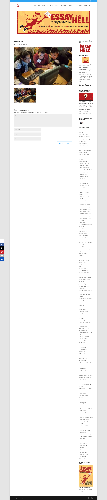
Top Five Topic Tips (84, 185)
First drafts (81, 255)
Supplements (82, 318)
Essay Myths (82, 244)
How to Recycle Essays (84, 272)
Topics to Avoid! (83, 190)
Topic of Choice (83, 187)
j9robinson (18, 44)
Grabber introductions (85, 415)
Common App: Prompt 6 (85, 218)
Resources (81, 305)
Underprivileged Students (85, 362)
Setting (81, 441)
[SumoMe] (2, 259)
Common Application (84, 203)
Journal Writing (82, 284)
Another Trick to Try (84, 163)
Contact (86, 5)
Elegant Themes (24, 498)
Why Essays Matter (83, 395)
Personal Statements (84, 300)
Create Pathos (82, 229)
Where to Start (82, 393)
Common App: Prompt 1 (85, 207)
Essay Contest (82, 240)
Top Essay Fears (82, 345)
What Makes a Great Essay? (85, 388)
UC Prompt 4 (83, 368)
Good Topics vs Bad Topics (86, 170)
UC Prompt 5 (83, 370)
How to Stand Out (84, 172)
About (43, 5)
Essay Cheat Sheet (83, 237)
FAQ (80, 251)
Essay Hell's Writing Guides (85, 242)
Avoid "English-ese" (83, 145)
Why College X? (83, 326)
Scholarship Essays (83, 311)
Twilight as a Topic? (84, 192)
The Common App (83, 330)
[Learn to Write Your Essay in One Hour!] (86, 97)
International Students (84, 279)
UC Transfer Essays (83, 358)
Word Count (81, 400)
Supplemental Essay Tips (85, 316)
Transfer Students (83, 349)
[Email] (2, 255)
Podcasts (81, 303)
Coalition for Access (83, 194)
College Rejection (83, 200)
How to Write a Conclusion (85, 275)
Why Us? (81, 397)
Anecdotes (82, 403)
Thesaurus (82, 450)
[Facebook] (2, 244)
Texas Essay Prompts (84, 328)
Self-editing (82, 438)
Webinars (81, 386)
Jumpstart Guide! (84, 174)
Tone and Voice (83, 452)
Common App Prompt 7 (85, 204)
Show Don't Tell (83, 445)
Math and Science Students (85, 290)
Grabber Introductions (84, 258)
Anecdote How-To (83, 141)
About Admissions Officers (85, 130)
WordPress (38, 498)
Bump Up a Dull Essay (84, 154)
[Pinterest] (2, 252)
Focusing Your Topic (84, 167)
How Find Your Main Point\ (86, 417)
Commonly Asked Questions (85, 224)
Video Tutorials (82, 379)
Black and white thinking (86, 408)
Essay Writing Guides (84, 246)
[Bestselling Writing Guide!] (86, 476)
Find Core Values (83, 253)
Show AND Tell (83, 443)
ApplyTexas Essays (83, 143)
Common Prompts (83, 220)
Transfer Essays (82, 347)
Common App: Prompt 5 (85, 216)
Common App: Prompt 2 (85, 209)
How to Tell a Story (84, 425)
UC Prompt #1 (82, 351)
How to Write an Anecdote (86, 428)
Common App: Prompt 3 (85, 211)
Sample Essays (82, 309)
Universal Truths (84, 454)
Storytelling (81, 313)
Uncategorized (82, 360)
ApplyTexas (82, 222)
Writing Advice (82, 402)
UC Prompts (81, 356)
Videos (70, 5)
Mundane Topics (84, 176)
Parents (80, 293)
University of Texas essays (85, 377)
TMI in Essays (82, 342)
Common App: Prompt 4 (85, 213)
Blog (39, 5)
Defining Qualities (84, 165)
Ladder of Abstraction (85, 430)
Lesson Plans (82, 288)
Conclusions (82, 226)
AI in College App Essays (84, 139)
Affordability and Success (85, 136)
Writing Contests (83, 459)
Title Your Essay (82, 340)
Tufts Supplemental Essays (86, 320)
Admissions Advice (83, 134)
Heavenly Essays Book (84, 260)
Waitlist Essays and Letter (85, 382)
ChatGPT (81, 159)
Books (56, 5)
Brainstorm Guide (83, 152)
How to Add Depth (84, 419)
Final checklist (83, 413)
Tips (80, 334)
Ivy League (81, 281)
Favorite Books (83, 307)
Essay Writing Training (84, 249)
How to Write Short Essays (85, 277)
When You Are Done (83, 391)
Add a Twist (81, 132)
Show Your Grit (83, 181)
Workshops (64, 5)
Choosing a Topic (83, 161)
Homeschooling (82, 262)
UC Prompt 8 (83, 373)
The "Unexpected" (84, 183)
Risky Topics (83, 179)
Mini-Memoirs (83, 432)
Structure (82, 447)
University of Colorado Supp (85, 375)
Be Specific (82, 406)
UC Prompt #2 (82, 353)
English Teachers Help (84, 235)
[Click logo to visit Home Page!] (86, 48)
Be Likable (81, 148)
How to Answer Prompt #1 (86, 332)
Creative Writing (82, 231)
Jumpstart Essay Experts (84, 286)
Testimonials (78, 5)
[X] (2, 248)
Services (49, 5)
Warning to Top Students (85, 384)
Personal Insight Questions (85, 298)
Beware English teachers (85, 150)
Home (34, 5)
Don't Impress (83, 410)
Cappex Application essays (85, 157)
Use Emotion (83, 456)
